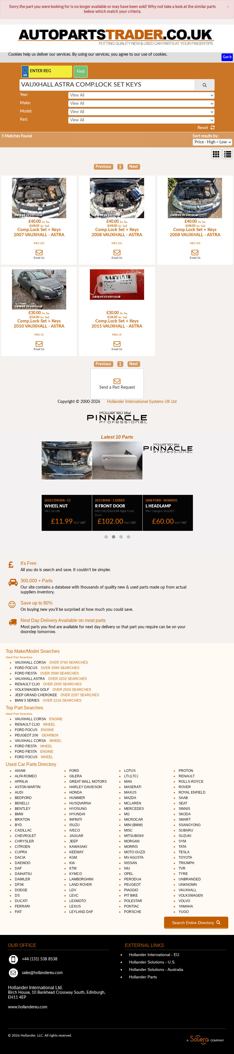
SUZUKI (185, 836)
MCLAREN (132, 803)
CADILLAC (23, 830)
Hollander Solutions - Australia (155, 969)
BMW (19, 814)
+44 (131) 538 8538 (39, 959)
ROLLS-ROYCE (191, 782)
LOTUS (130, 771)
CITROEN (22, 847)
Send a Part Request (117, 388)
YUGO (184, 912)
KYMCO (75, 874)
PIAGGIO (131, 890)
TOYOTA (185, 858)
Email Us (39, 257)
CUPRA (21, 852)
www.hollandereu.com (27, 1007)
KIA (72, 863)
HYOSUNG (78, 809)
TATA (182, 847)
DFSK (19, 885)
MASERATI (132, 787)
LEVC (73, 896)
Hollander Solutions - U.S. (151, 962)
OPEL (128, 874)
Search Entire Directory (194, 922)
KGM (73, 858)
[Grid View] (216, 154)
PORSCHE (132, 912)
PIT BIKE (131, 896)
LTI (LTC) (131, 776)
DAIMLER (22, 879)
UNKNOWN (188, 885)
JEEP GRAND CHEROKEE (57, 695)
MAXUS (130, 792)
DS (17, 896)
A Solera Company (205, 1040)
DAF (18, 868)
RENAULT (187, 776)
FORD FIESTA (47, 673)
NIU (127, 868)
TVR (182, 868)
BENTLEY (23, 809)
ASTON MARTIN (28, 787)
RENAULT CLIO (48, 684)
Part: (24, 120)
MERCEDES (134, 809)
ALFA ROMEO (26, 776)
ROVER (185, 787)
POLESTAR (133, 901)
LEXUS (75, 906)
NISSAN (130, 863)
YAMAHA (186, 906)
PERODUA (132, 879)
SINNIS (184, 809)
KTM (72, 868)
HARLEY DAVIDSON (85, 787)
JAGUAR (76, 836)
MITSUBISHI (134, 836)
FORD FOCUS (47, 668)
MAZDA (130, 798)
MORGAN (132, 841)
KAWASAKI (78, 847)
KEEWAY (76, 852)
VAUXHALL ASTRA (51, 679)
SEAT (183, 803)
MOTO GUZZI (134, 852)
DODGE (21, 890)
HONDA (75, 792)
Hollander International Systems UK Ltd (142, 402)
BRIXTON (22, 820)
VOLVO (184, 901)
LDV (72, 890)
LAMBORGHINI (81, 879)
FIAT (18, 912)
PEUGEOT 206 (36, 735)
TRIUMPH (186, 863)
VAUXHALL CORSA (51, 662)
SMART (185, 820)
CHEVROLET (25, 836)
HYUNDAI (77, 814)
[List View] (228, 154)
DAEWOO (22, 863)
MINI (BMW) (133, 825)
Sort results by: (206, 136)
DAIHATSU (23, 874)
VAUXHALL (188, 890)
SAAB (183, 798)
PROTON (186, 771)
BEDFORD (23, 798)
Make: (25, 103)
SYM (182, 841)
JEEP (73, 841)
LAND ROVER (80, 885)
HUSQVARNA (80, 803)
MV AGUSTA (134, 858)
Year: (24, 95)
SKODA (185, 814)
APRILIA (21, 782)
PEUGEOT (132, 885)
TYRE (183, 874)
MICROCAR (133, 820)
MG (127, 814)
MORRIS (131, 847)
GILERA (75, 776)
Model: (26, 111)
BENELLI (22, 803)
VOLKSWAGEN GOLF (53, 690)
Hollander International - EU (153, 954)
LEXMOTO (77, 901)
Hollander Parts (142, 977)
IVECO (74, 830)
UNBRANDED (190, 879)
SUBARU (186, 830)
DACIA (20, 858)
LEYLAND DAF (81, 912)
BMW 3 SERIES (48, 700)
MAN (128, 782)
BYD (18, 825)
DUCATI (21, 901)
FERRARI (22, 906)
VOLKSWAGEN (191, 896)
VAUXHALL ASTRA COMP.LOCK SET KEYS (81, 84)
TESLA (184, 852)
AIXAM (20, 771)
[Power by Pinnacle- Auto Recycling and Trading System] (117, 424)
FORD (74, 771)
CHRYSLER (24, 841)
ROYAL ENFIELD (192, 792)
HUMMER (77, 798)
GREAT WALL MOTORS (88, 782)
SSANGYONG (190, 825)
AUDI (19, 792)
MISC (128, 830)
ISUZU (74, 825)
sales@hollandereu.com (42, 973)
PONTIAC (131, 906)
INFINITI (75, 820)
